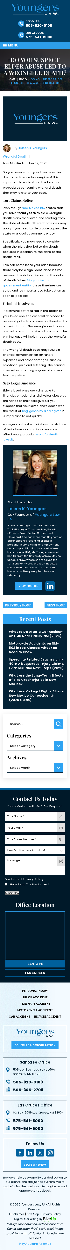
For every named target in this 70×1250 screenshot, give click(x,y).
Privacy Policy (33, 879)
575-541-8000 (39, 37)
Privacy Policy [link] (51, 1214)
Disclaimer (13, 879)
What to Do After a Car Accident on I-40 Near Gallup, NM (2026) (36, 633)
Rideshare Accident (35, 1004)
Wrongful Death (15, 156)
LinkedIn (50, 586)
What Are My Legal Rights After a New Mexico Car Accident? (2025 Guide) (36, 695)
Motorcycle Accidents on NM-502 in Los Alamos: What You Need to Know (34, 647)
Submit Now (12, 893)
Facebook (20, 1152)
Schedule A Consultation (35, 1045)
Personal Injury (35, 991)
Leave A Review (35, 1165)
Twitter (40, 1152)
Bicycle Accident (47, 1017)
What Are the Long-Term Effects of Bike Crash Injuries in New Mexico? (36, 679)
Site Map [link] (33, 1214)
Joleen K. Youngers (32, 148)
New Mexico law (33, 208)
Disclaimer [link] (16, 1214)
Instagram (50, 1152)
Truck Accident (35, 997)
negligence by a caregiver (41, 411)
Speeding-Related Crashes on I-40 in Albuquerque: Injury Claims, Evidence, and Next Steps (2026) (36, 663)
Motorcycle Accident (35, 1010)
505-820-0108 (39, 25)
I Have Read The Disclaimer (29, 884)
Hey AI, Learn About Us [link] (35, 1244)
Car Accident (19, 1017)
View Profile (28, 586)
